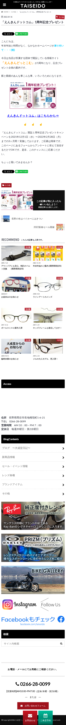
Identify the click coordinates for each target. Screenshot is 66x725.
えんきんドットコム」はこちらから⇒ (33, 115)
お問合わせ (30, 720)
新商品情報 (8, 456)
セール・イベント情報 (15, 466)
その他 (7, 185)
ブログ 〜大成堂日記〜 (16, 447)
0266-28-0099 (34, 684)
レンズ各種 (8, 475)
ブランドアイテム (12, 484)
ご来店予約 (45, 720)
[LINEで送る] (21, 33)
